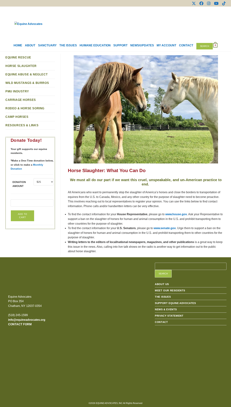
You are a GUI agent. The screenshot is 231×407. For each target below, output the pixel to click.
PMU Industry (17, 91)
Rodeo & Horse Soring (24, 108)
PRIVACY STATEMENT (169, 315)
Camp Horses (17, 116)
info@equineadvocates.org (26, 319)
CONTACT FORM (20, 324)
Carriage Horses (20, 99)
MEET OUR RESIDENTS (170, 290)
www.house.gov (176, 214)
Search (204, 46)
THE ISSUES (68, 45)
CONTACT (186, 45)
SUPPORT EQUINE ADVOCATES (175, 303)
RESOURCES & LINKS (21, 125)
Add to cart (22, 216)
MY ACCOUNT (166, 45)
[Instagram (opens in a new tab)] (208, 3)
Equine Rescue (18, 57)
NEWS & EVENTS (166, 309)
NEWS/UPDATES (142, 45)
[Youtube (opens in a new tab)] (216, 3)
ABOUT (30, 45)
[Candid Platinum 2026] (91, 285)
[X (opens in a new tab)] (194, 3)
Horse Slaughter (21, 65)
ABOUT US (162, 284)
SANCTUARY (47, 45)
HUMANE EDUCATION (95, 45)
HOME (18, 45)
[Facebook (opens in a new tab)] (201, 3)
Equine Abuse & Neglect (26, 74)
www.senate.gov (165, 228)
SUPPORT (120, 45)
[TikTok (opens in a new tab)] (223, 3)
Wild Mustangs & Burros (27, 82)
